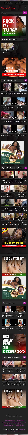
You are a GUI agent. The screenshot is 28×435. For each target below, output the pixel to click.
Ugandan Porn (20, 425)
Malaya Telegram (16, 431)
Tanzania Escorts (10, 420)
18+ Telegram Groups (15, 422)
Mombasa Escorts (9, 425)
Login (16, 2)
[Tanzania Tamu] (11, 7)
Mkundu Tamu (19, 424)
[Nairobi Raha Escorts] (14, 35)
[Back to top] (23, 430)
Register (22, 2)
